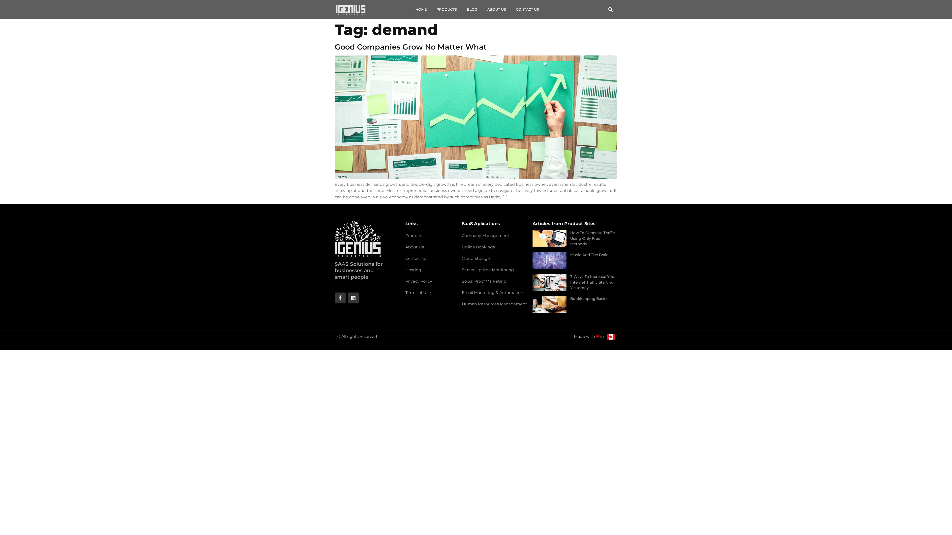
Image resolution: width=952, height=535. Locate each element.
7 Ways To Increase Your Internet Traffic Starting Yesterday (593, 282)
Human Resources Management (494, 304)
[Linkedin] (353, 298)
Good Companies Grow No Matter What (411, 47)
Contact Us (527, 9)
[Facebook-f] (340, 298)
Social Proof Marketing (484, 281)
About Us (496, 9)
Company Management (485, 235)
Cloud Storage (476, 258)
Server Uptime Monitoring (488, 270)
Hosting (413, 270)
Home (421, 9)
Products (447, 9)
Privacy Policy (418, 281)
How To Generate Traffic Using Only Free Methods (592, 238)
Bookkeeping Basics (589, 298)
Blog (472, 9)
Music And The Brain (589, 254)
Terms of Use (418, 292)
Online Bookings (478, 247)
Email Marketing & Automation (492, 292)
